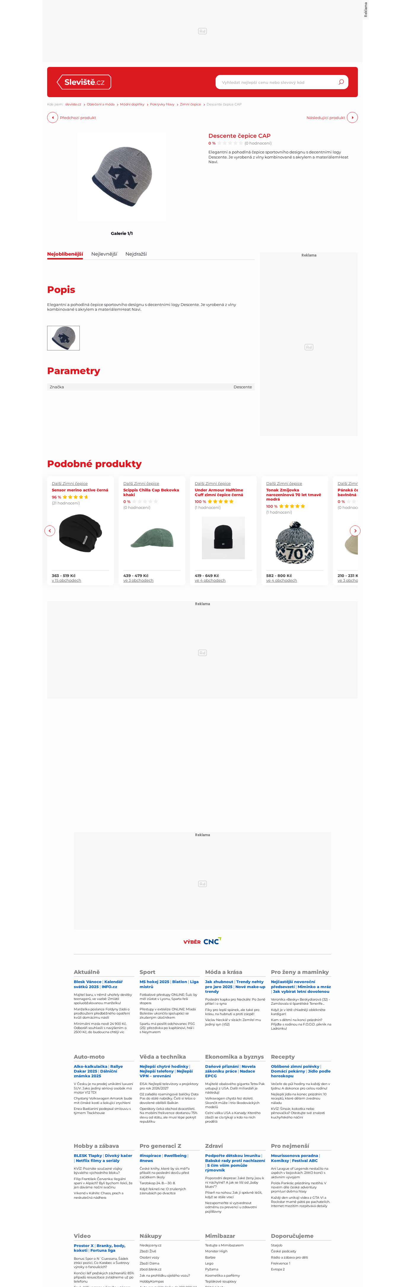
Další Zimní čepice (70, 483)
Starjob (276, 1245)
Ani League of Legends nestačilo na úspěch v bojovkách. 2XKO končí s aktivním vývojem (299, 1172)
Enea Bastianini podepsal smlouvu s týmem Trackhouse (102, 1111)
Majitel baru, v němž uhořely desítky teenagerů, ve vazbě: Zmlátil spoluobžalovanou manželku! (103, 999)
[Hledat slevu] (341, 82)
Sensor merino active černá (80, 489)
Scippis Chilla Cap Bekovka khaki (151, 492)
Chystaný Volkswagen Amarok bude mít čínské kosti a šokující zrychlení (103, 1100)
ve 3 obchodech (138, 580)
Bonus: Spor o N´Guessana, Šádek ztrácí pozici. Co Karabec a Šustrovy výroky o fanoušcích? (101, 1262)
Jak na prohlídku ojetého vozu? (165, 1275)
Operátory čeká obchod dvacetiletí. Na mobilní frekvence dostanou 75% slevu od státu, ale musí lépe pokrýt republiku (168, 1115)
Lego (209, 1263)
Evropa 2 (278, 1269)
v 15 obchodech (66, 580)
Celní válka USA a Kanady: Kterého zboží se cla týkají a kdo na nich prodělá (233, 1117)
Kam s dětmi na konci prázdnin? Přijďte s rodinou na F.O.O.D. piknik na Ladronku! (301, 1024)
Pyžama (211, 1269)
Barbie (210, 1257)
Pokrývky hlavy (162, 104)
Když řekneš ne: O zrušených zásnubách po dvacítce (163, 1191)
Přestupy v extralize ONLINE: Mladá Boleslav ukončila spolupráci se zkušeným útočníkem (168, 1013)
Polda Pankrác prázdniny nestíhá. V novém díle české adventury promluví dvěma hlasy (298, 1187)
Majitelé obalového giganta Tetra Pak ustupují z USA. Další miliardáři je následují (235, 1088)
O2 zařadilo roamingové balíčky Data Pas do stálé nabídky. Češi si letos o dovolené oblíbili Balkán (169, 1098)
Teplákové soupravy (220, 1281)
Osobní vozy (149, 1257)
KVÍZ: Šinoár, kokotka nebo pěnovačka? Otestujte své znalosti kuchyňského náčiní (298, 1113)
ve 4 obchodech (210, 580)
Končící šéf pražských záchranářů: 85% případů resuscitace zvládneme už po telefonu (104, 1277)
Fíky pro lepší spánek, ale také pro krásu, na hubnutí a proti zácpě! (232, 1012)
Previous (50, 531)
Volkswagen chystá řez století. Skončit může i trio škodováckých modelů (232, 1102)
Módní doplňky (132, 104)
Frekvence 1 (280, 1263)
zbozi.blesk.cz (151, 1269)
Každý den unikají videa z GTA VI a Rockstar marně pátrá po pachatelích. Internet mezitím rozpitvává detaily (300, 1201)
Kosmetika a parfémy (222, 1275)
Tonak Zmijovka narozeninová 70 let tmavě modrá (293, 494)
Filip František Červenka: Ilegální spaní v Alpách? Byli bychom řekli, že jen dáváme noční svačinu (103, 1183)
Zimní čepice (190, 104)
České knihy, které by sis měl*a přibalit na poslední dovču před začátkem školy (164, 1172)
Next (355, 531)
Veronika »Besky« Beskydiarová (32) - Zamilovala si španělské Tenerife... (300, 1001)
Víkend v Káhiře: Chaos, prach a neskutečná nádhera (98, 1195)
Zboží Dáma (149, 1263)
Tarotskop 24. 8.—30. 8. (158, 1183)
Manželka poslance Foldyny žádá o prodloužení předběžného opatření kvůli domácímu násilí (102, 1013)
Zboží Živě (148, 1251)
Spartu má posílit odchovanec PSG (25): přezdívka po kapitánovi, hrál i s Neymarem (167, 1028)
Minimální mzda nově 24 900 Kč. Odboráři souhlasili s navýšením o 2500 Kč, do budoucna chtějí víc (100, 1028)
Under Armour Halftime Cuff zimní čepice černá (219, 492)
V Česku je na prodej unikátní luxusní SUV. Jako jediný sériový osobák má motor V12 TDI (103, 1088)
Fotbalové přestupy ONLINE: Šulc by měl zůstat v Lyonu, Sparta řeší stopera (168, 999)
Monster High (216, 1251)
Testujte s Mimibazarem (224, 1245)
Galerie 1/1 (122, 233)
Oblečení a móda (100, 104)
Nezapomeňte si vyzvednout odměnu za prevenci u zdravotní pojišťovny (231, 1207)
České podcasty (283, 1251)
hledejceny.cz (151, 1245)
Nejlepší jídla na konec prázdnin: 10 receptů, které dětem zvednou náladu (298, 1098)
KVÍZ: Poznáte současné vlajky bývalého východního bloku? (98, 1170)
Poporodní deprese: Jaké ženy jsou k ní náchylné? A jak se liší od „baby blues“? (234, 1182)
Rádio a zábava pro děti (289, 1257)
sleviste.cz (73, 104)
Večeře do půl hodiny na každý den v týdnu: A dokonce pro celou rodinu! (300, 1086)
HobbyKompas (152, 1281)
